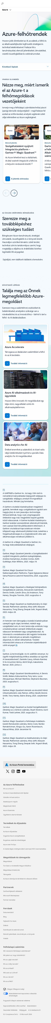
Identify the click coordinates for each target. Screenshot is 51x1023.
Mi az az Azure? (8, 789)
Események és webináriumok (13, 930)
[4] (4, 583)
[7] (4, 650)
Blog (5, 917)
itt (16, 645)
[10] (4, 703)
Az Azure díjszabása (10, 831)
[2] (4, 549)
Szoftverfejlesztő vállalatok (12, 891)
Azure (5, 9)
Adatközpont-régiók (10, 802)
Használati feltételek (10, 1010)
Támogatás (7, 874)
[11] (4, 717)
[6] (4, 617)
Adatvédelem (31, 1006)
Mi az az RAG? (8, 981)
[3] (4, 566)
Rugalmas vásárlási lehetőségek (14, 840)
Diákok (5, 925)
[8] (4, 669)
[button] (25, 67)
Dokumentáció (8, 912)
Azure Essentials (9, 810)
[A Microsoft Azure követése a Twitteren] (7, 771)
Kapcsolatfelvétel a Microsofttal (14, 1006)
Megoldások (7, 861)
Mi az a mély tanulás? (10, 964)
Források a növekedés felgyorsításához (17, 866)
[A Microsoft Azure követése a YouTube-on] (23, 771)
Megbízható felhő (9, 806)
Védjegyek (23, 1010)
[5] (4, 600)
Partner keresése (9, 900)
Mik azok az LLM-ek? (10, 973)
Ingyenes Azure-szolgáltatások (14, 836)
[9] (4, 686)
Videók (5, 938)
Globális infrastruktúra (11, 797)
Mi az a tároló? (8, 977)
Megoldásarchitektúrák (11, 870)
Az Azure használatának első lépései (15, 793)
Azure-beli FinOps (9, 844)
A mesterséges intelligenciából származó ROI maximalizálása (24, 849)
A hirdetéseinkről (34, 1010)
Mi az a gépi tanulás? (10, 960)
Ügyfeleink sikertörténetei (12, 815)
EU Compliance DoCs (10, 1014)
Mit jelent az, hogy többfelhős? (14, 955)
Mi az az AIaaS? (8, 968)
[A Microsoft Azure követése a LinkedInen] (18, 771)
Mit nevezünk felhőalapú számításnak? (16, 951)
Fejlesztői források (9, 921)
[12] (4, 734)
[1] (4, 489)
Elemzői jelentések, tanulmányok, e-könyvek (19, 934)
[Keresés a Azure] (2, 3)
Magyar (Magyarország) (15, 989)
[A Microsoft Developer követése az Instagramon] (13, 771)
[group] (21, 153)
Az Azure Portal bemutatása (22, 764)
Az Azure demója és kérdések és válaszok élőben (20, 879)
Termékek (6, 827)
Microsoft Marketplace (11, 895)
